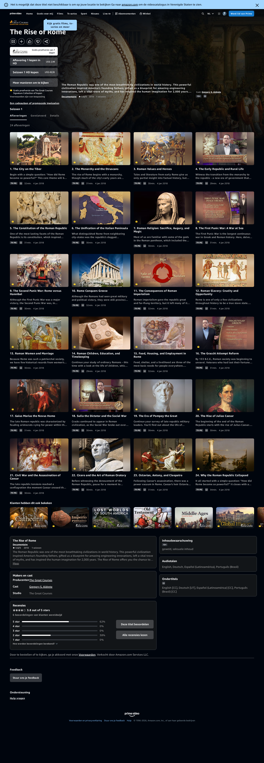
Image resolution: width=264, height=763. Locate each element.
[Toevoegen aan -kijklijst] (21, 41)
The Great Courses (40, 580)
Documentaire (69, 96)
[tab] (18, 115)
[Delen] (46, 41)
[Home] (15, 13)
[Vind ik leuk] (29, 41)
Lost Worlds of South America (111, 517)
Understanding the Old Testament (153, 517)
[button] (35, 644)
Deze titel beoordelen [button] (135, 624)
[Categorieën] (219, 13)
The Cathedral (29, 517)
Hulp (129, 720)
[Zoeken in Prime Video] (203, 13)
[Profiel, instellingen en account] (224, 13)
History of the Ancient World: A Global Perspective (235, 517)
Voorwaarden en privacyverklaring (85, 720)
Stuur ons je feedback (114, 720)
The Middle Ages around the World (194, 517)
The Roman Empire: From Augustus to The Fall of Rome (70, 517)
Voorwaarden (87, 654)
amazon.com (130, 4)
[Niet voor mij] (38, 41)
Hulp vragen (17, 698)
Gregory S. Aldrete (211, 92)
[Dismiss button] (257, 5)
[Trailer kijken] (13, 41)
